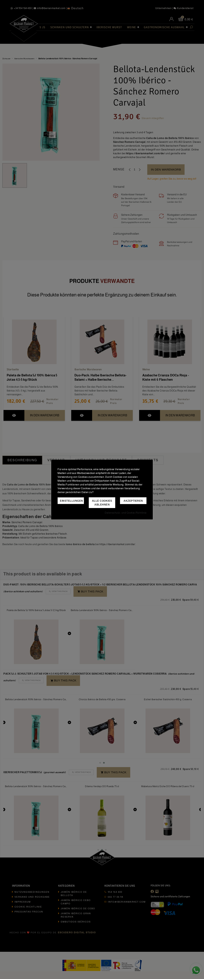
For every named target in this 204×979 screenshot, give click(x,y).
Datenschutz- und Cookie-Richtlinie (125, 512)
